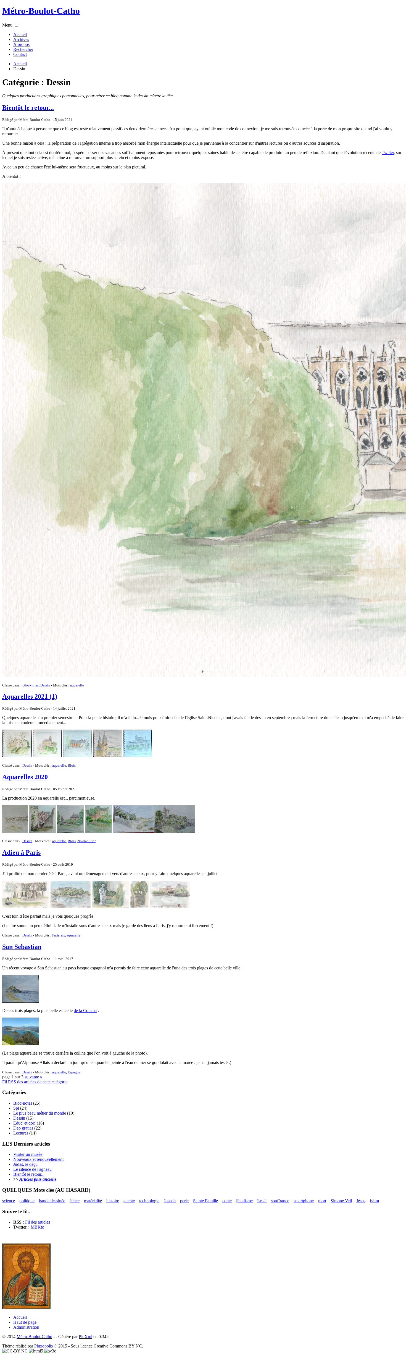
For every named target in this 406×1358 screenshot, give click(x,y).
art (63, 935)
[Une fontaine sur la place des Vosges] (25, 906)
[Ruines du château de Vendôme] (17, 755)
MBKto (37, 1227)
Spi (16, 1108)
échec (75, 1200)
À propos (21, 44)
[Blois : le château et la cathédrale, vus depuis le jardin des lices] (70, 831)
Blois (72, 765)
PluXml (85, 1336)
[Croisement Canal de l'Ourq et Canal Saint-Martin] (170, 906)
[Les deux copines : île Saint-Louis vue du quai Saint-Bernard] (70, 906)
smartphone (304, 1200)
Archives (21, 39)
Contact (20, 54)
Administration (26, 1327)
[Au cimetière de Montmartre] (139, 906)
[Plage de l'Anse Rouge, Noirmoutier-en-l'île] (174, 831)
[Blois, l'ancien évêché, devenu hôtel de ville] (47, 755)
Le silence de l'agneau (32, 1169)
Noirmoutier (86, 841)
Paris (55, 935)
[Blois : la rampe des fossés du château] (42, 831)
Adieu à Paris (21, 852)
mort (322, 1200)
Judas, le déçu (25, 1164)
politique (27, 1200)
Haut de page (24, 1322)
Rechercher (23, 49)
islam (374, 1200)
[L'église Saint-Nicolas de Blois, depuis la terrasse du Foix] (107, 755)
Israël (262, 1200)
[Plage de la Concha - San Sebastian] (20, 1043)
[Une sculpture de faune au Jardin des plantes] (110, 906)
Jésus (360, 1200)
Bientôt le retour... (28, 107)
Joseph (170, 1200)
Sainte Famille (205, 1200)
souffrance (280, 1200)
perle (184, 1200)
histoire (112, 1200)
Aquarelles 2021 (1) (29, 696)
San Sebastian (21, 946)
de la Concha (85, 1010)
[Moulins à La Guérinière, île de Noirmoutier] (133, 831)
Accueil (20, 34)
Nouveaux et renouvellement (38, 1159)
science (8, 1200)
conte (227, 1200)
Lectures (20, 1133)
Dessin (45, 685)
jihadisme (244, 1200)
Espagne (74, 1072)
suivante (32, 1077)
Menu (7, 25)
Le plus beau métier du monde (39, 1113)
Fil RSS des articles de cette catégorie (34, 1081)
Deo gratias (23, 1128)
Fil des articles (37, 1222)
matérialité (93, 1200)
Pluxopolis (43, 1346)
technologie (149, 1200)
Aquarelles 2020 (25, 777)
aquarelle (77, 685)
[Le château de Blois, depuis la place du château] (77, 755)
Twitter (388, 152)
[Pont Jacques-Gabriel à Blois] (15, 831)
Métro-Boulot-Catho (41, 11)
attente (129, 1200)
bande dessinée (52, 1200)
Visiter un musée (27, 1154)
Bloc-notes (30, 685)
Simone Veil (341, 1200)
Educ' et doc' (24, 1123)
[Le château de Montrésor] (98, 831)
